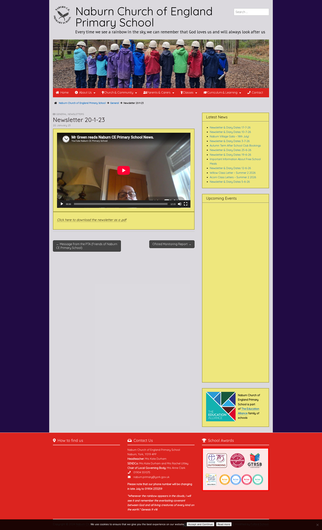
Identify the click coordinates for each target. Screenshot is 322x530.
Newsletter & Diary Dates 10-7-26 (230, 132)
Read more (224, 524)
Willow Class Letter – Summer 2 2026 (232, 172)
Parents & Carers (159, 92)
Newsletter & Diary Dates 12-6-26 (230, 168)
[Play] (62, 204)
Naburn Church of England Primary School (144, 16)
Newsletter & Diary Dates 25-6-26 (230, 150)
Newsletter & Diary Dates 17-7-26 (230, 127)
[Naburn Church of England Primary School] (161, 64)
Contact (257, 92)
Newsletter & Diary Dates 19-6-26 (230, 154)
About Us (85, 92)
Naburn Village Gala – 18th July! (229, 136)
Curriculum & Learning (222, 92)
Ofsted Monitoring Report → (171, 244)
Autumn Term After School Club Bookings (235, 145)
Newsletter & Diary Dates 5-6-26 (230, 181)
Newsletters (76, 114)
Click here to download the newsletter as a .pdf (91, 220)
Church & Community (118, 92)
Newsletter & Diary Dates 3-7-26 (230, 141)
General (61, 114)
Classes (188, 92)
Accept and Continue (200, 524)
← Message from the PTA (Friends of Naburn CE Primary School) (86, 245)
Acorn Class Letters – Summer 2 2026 (233, 177)
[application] (123, 170)
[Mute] (179, 204)
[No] (317, 525)
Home (64, 92)
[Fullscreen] (185, 204)
